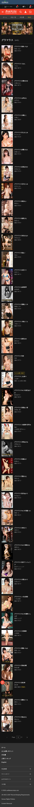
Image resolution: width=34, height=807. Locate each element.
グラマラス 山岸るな (20, 98)
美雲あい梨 (17, 409)
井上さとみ (17, 134)
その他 (3, 784)
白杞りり (16, 272)
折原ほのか (17, 169)
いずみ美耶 (17, 599)
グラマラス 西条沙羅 (20, 665)
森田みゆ (16, 341)
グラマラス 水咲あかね (21, 442)
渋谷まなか (17, 237)
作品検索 (4, 769)
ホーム (5, 17)
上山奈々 (16, 378)
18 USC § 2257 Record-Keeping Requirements (16, 795)
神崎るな (16, 547)
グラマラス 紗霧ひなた (21, 149)
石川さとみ (17, 186)
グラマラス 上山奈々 (20, 376)
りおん (16, 66)
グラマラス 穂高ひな (20, 218)
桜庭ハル (16, 513)
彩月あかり (17, 495)
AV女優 (22, 17)
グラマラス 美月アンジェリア (22, 563)
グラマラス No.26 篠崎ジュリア (22, 615)
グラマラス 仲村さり (20, 528)
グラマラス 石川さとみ (21, 184)
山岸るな (16, 100)
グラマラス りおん (19, 63)
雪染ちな (16, 478)
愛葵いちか (17, 650)
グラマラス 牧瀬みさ (20, 459)
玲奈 (15, 358)
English (4, 762)
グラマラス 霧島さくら (21, 700)
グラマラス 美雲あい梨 (21, 407)
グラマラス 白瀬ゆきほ (21, 81)
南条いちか (17, 48)
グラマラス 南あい (19, 253)
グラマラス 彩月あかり (21, 493)
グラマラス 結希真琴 (20, 287)
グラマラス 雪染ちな (20, 476)
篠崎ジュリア (18, 618)
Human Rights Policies (8, 799)
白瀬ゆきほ (17, 83)
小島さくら (17, 323)
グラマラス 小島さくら (21, 321)
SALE (29, 17)
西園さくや (17, 306)
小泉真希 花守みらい (20, 429)
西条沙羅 (16, 667)
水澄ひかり (17, 581)
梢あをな (16, 719)
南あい (16, 255)
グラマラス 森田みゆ (20, 339)
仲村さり (16, 530)
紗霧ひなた (17, 152)
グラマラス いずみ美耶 (21, 596)
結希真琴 (16, 289)
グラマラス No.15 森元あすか (22, 391)
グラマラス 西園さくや (21, 304)
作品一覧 (13, 17)
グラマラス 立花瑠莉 (20, 631)
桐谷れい (16, 203)
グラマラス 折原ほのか (21, 167)
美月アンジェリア (19, 566)
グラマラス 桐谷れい (20, 201)
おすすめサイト (6, 779)
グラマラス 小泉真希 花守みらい (22, 426)
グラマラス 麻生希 (19, 682)
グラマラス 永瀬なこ (20, 115)
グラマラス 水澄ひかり (21, 579)
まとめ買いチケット (7, 751)
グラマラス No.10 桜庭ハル (22, 510)
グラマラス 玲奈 (19, 356)
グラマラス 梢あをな (20, 717)
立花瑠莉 (16, 633)
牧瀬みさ (16, 461)
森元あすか (17, 395)
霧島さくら (17, 702)
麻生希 (16, 685)
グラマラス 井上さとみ (21, 132)
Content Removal (7, 803)
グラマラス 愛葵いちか (21, 648)
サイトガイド (5, 774)
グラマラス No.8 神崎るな (22, 545)
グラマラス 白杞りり (20, 270)
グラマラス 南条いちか (21, 46)
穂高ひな (16, 220)
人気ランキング (6, 758)
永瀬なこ (16, 117)
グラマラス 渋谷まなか (21, 235)
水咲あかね (17, 444)
